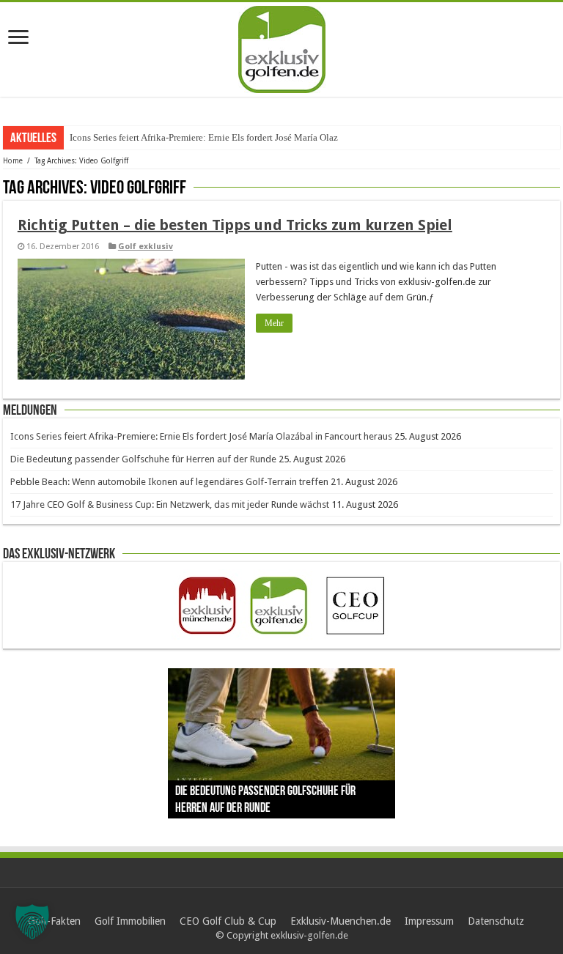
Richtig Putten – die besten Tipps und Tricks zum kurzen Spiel (235, 225)
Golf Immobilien (130, 921)
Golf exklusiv (145, 246)
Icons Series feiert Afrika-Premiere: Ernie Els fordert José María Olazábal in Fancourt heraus (201, 436)
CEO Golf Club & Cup (228, 921)
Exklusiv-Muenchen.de (340, 921)
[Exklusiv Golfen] (281, 46)
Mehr (274, 323)
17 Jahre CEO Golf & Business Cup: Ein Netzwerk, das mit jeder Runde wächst (169, 504)
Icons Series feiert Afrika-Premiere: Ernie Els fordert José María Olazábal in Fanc (228, 137)
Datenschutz (496, 921)
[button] (32, 922)
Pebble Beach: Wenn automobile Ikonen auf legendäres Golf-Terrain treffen (169, 481)
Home (13, 161)
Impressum (429, 921)
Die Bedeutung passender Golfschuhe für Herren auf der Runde (143, 459)
